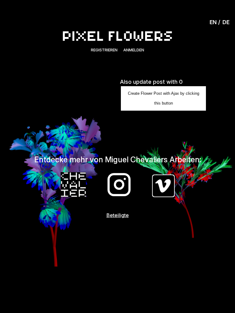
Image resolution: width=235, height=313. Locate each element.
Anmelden (133, 49)
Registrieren (104, 49)
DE (225, 22)
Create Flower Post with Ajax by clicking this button (163, 98)
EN (213, 22)
